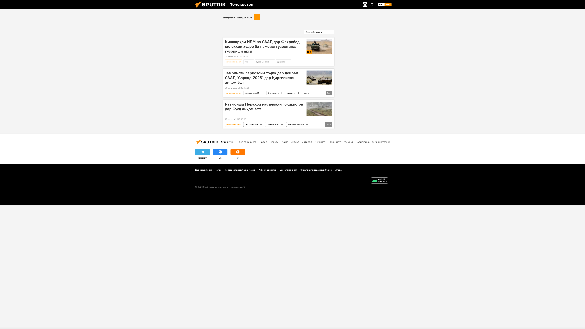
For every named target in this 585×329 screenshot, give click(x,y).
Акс (246, 62)
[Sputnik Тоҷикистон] (211, 8)
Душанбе (281, 62)
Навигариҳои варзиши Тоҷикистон (376, 142)
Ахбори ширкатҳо (267, 169)
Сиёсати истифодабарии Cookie (316, 169)
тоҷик (306, 93)
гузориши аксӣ (262, 62)
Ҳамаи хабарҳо (272, 124)
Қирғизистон (273, 93)
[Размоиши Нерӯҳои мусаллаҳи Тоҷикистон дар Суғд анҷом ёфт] (319, 109)
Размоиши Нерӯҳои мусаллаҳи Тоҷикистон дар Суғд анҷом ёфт (264, 106)
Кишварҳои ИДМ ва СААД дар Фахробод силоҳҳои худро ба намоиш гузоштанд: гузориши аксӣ (262, 46)
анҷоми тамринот (237, 17)
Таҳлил (348, 142)
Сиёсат (295, 142)
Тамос (218, 169)
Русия (285, 142)
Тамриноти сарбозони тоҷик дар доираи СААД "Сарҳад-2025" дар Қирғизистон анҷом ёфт (261, 78)
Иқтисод (307, 142)
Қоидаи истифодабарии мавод (240, 169)
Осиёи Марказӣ (269, 142)
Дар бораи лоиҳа (203, 169)
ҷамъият (320, 142)
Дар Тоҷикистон (251, 124)
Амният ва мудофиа (296, 124)
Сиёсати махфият (288, 169)
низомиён (291, 93)
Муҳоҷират (334, 142)
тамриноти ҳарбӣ (252, 93)
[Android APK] (379, 180)
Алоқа (338, 169)
